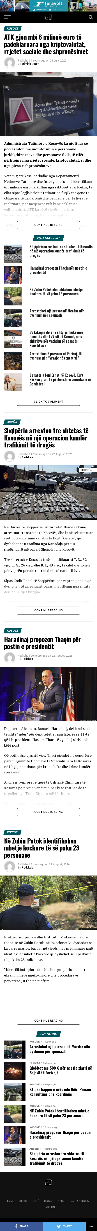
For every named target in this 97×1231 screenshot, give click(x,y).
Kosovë (23, 1201)
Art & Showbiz (80, 1201)
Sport (62, 1201)
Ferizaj (48, 1201)
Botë (36, 1201)
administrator (30, 63)
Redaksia (27, 457)
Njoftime (51, 1207)
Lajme (10, 1201)
